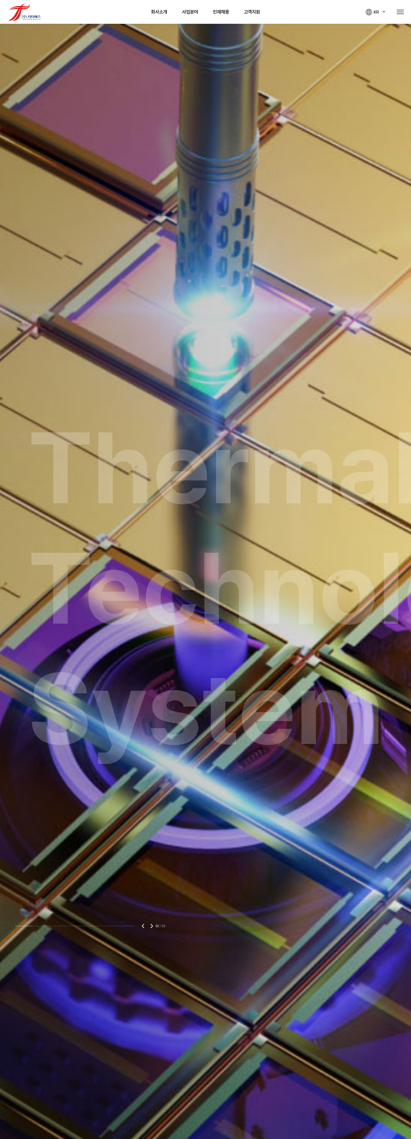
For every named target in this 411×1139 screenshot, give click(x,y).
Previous (144, 926)
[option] (205, 569)
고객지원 (252, 12)
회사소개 (159, 12)
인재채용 (221, 12)
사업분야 (190, 12)
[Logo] (24, 12)
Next (150, 926)
